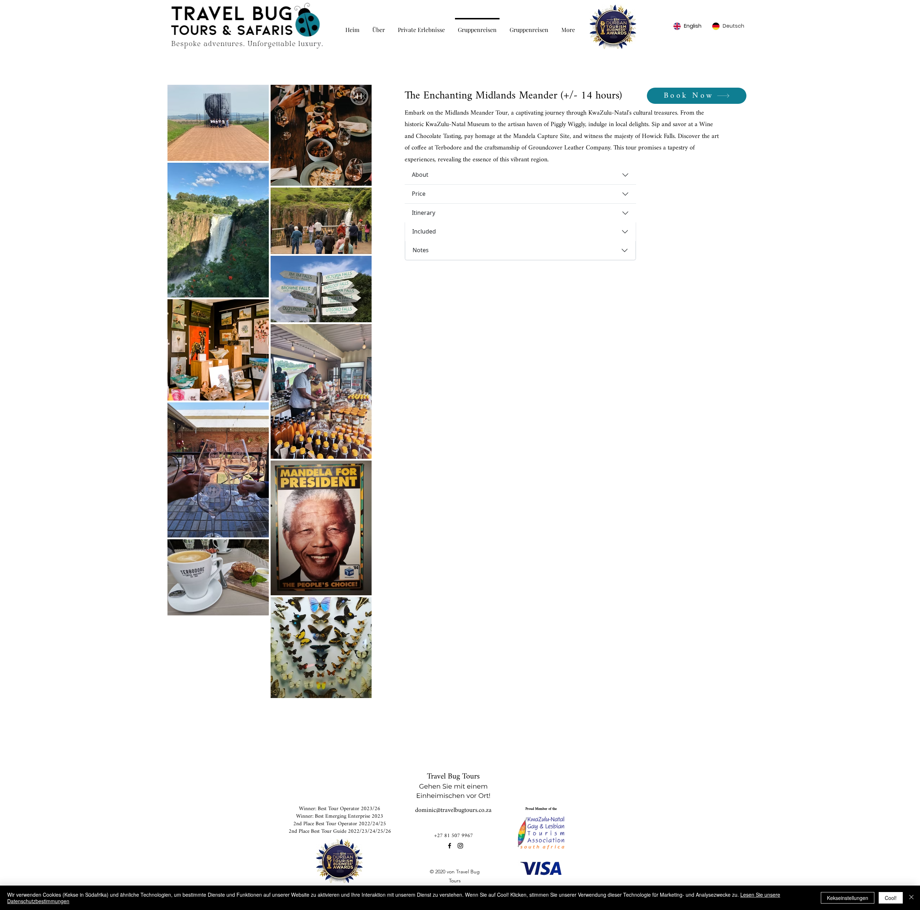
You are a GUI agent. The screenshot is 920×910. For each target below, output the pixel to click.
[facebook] (449, 845)
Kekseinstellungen (847, 897)
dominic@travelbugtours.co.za (453, 810)
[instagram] (460, 845)
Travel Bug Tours (453, 776)
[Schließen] (911, 897)
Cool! (891, 897)
